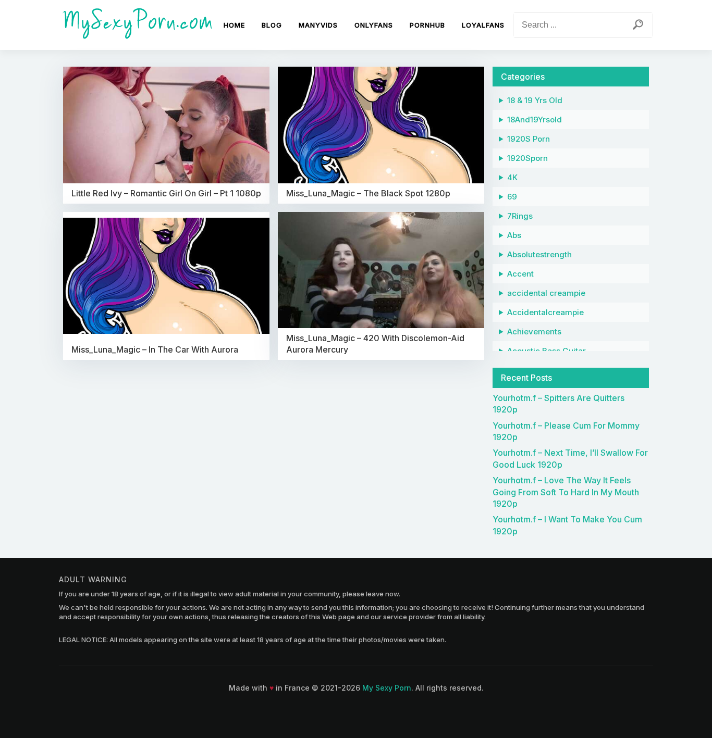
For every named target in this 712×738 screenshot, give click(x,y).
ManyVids (318, 25)
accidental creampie (546, 293)
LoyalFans (483, 25)
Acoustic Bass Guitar (546, 351)
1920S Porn (528, 139)
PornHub (427, 25)
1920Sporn (527, 158)
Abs (514, 235)
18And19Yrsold (534, 119)
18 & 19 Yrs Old (534, 100)
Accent (520, 274)
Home (234, 25)
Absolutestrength (539, 254)
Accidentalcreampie (545, 312)
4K (512, 177)
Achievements (534, 331)
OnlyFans (373, 25)
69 (512, 197)
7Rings (520, 216)
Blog (272, 25)
